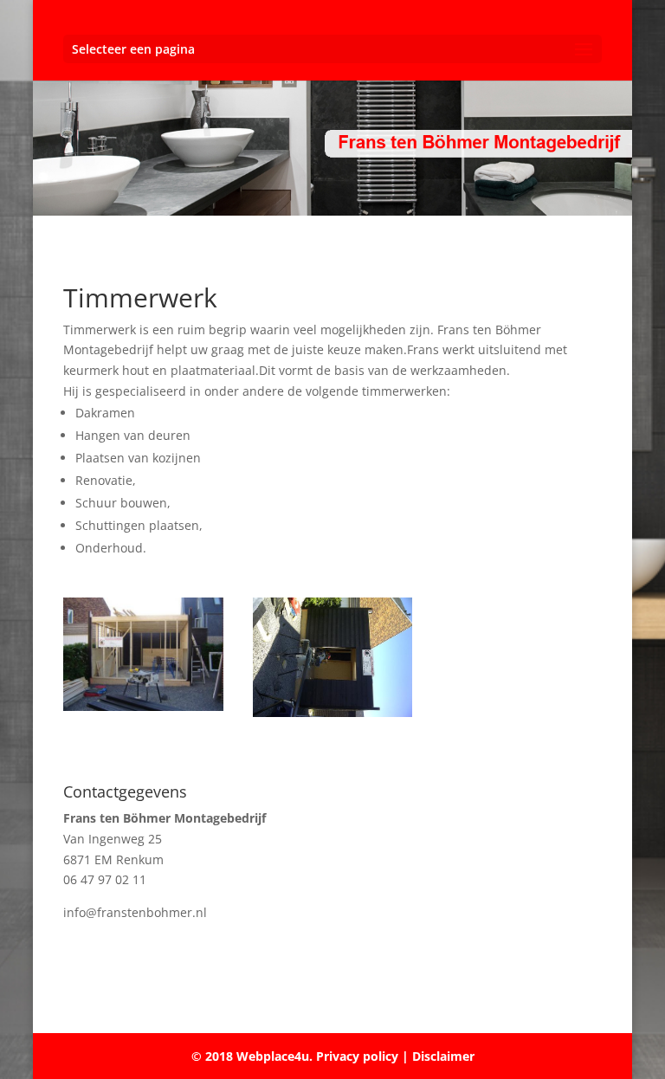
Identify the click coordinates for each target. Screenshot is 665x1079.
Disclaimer (443, 1056)
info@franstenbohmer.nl (135, 912)
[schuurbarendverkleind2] (333, 712)
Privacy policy (355, 1056)
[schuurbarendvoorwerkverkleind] (143, 706)
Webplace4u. (274, 1056)
